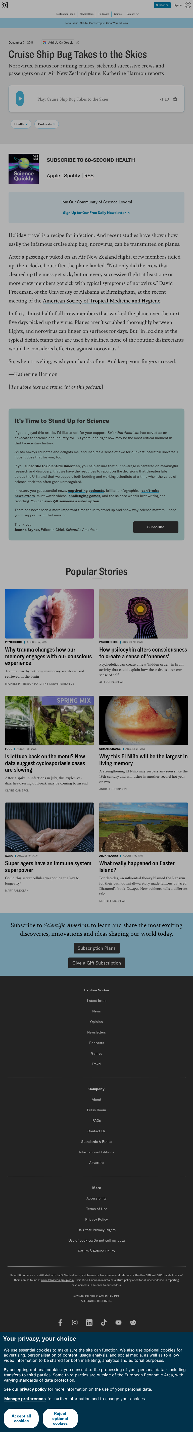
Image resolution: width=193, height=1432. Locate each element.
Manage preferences (25, 1398)
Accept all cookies (21, 1418)
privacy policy (33, 1389)
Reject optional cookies (60, 1418)
